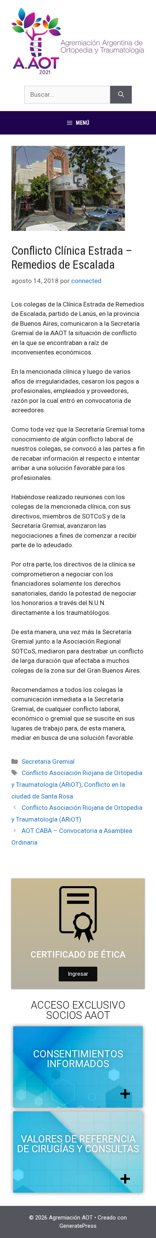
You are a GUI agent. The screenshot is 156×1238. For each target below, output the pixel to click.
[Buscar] (121, 95)
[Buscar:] (67, 95)
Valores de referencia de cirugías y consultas (78, 1143)
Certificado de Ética (78, 955)
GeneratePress (78, 1226)
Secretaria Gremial (48, 761)
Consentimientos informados (78, 1058)
